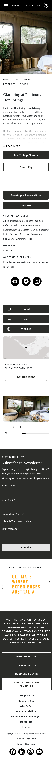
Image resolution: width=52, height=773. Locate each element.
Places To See (26, 700)
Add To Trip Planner (26, 155)
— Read (11, 146)
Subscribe (26, 547)
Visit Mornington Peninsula (26, 684)
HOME (6, 79)
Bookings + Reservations (26, 195)
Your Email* (8, 500)
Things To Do (26, 695)
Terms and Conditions (26, 744)
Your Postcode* (10, 529)
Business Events (26, 674)
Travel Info (26, 721)
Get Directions (26, 377)
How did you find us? (13, 514)
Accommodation (26, 711)
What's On (26, 706)
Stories (26, 727)
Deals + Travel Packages (26, 716)
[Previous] (14, 427)
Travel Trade (26, 665)
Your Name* (8, 485)
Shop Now (26, 205)
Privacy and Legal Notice (26, 738)
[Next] (20, 427)
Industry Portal (26, 656)
